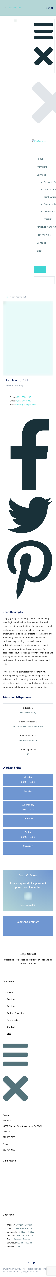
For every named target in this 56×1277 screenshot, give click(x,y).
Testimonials (44, 234)
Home (40, 158)
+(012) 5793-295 (23, 397)
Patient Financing (46, 226)
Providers (42, 166)
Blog (39, 250)
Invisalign (48, 218)
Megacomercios (30, 1271)
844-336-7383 (9, 1137)
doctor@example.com (25, 404)
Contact (41, 242)
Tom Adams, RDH (28, 904)
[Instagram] (49, 8)
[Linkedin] (52, 8)
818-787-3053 (15, 8)
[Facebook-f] (46, 8)
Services (41, 174)
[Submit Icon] (40, 269)
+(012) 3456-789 (23, 401)
